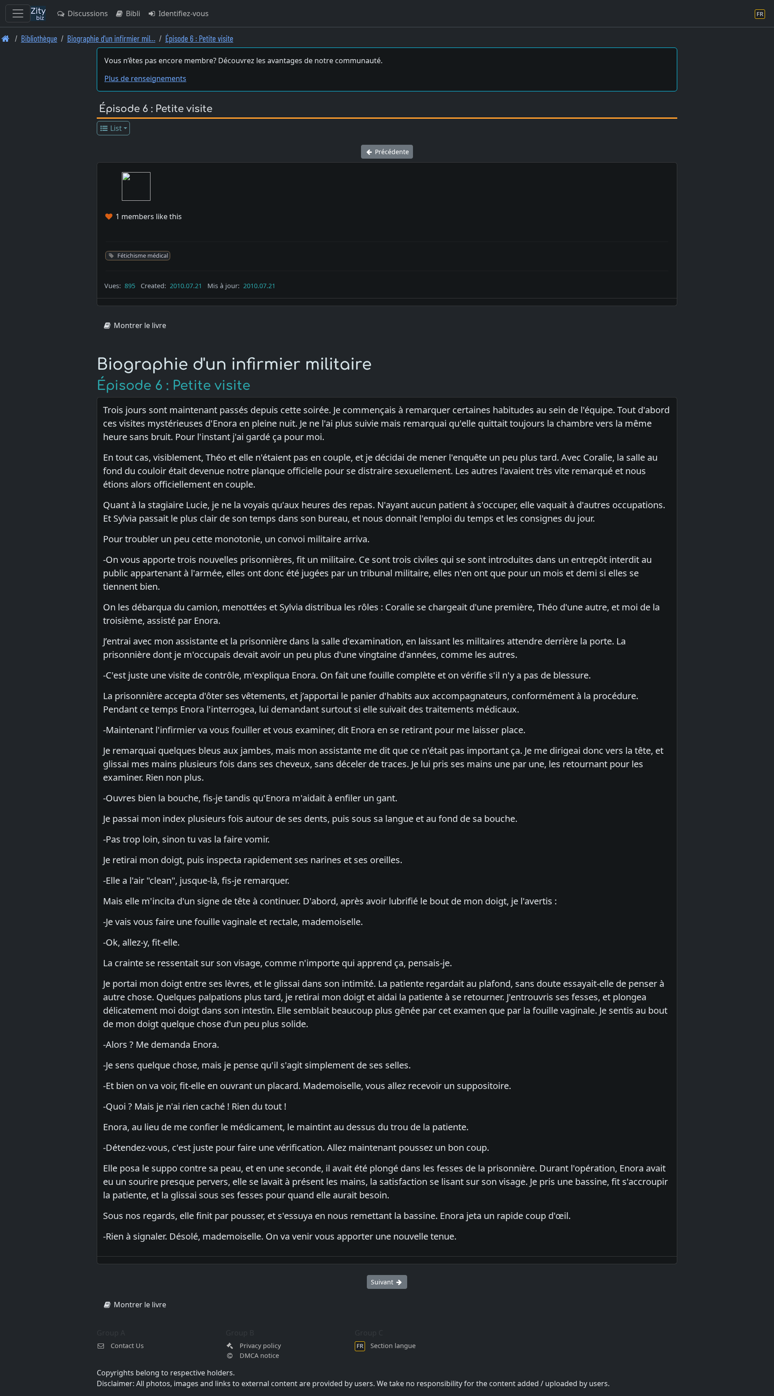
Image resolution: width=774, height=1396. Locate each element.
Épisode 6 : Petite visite (199, 38)
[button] (136, 186)
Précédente (391, 151)
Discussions (87, 13)
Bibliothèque (39, 38)
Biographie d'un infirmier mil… (111, 38)
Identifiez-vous (183, 13)
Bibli (132, 13)
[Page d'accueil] (5, 38)
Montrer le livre (139, 325)
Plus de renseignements (145, 78)
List (115, 128)
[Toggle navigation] (17, 13)
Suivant (383, 1282)
